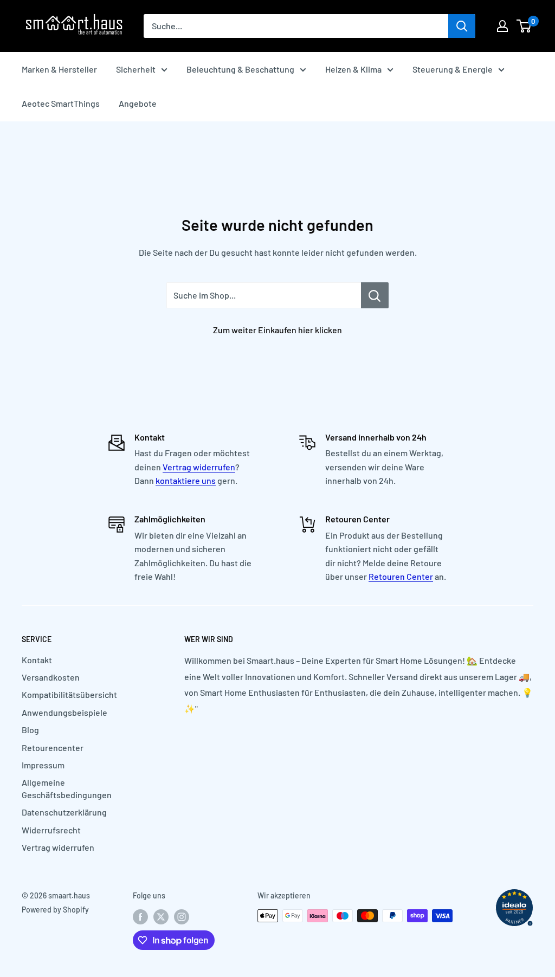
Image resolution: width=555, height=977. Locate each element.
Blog (30, 729)
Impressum (43, 765)
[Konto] (502, 26)
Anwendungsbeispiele (64, 712)
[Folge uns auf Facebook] (140, 916)
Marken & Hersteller (59, 69)
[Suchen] (461, 26)
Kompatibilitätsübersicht (69, 694)
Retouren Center (401, 576)
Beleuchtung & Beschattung (240, 69)
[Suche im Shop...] (375, 295)
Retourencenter (52, 747)
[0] (524, 26)
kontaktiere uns (186, 480)
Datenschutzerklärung (64, 812)
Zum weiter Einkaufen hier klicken (277, 330)
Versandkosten (51, 677)
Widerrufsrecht (51, 830)
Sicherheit (136, 69)
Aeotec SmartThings (61, 103)
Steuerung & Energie (452, 69)
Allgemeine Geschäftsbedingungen (67, 788)
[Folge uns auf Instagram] (181, 916)
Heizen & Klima (353, 69)
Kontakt (37, 660)
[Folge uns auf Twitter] (161, 916)
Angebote (138, 103)
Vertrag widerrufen (199, 467)
